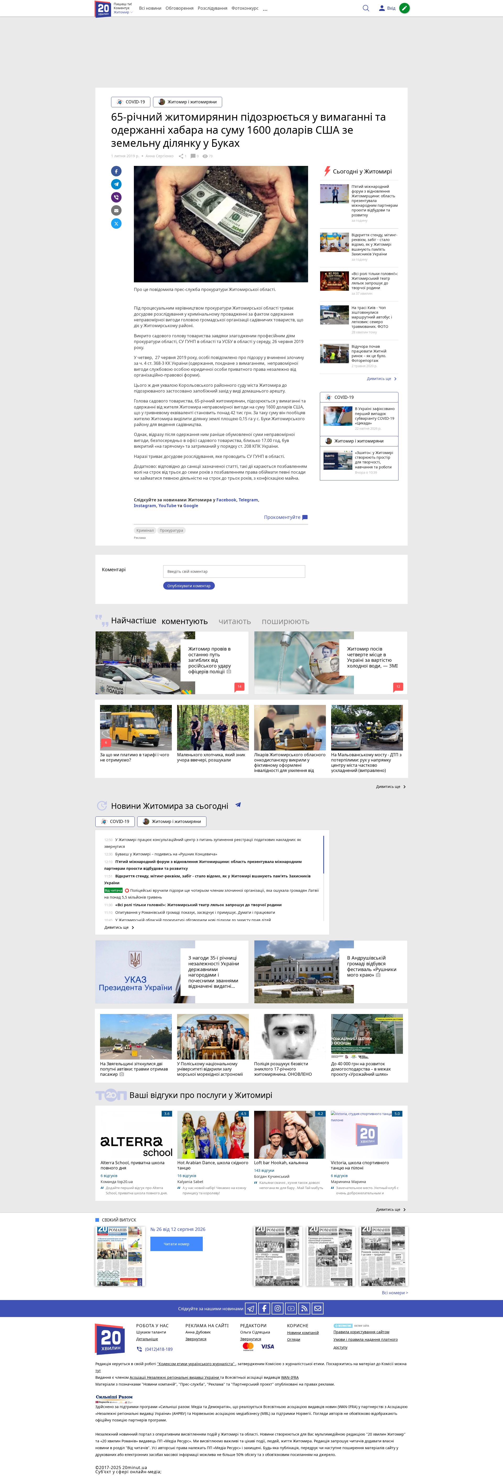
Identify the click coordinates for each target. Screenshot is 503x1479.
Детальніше (147, 1338)
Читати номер (176, 1243)
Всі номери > (395, 1293)
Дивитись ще (382, 379)
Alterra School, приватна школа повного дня (133, 1165)
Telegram (248, 500)
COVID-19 (135, 102)
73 (207, 156)
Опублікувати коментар (189, 585)
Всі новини (150, 8)
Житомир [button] (122, 12)
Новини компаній (303, 1332)
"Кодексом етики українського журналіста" (196, 1363)
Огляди (293, 1339)
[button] (238, 806)
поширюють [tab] (286, 621)
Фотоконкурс (245, 8)
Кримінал (145, 530)
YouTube (167, 505)
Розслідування (212, 8)
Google (190, 505)
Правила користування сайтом (361, 1331)
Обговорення (180, 8)
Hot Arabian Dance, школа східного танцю (212, 1165)
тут (98, 1370)
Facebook (226, 500)
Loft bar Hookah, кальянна (281, 1162)
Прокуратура (171, 530)
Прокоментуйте (286, 517)
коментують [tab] (185, 621)
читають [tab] (234, 621)
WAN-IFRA (290, 1377)
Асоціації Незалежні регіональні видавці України (175, 1377)
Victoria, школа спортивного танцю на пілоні (360, 1165)
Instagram (145, 505)
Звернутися (195, 1338)
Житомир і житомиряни (192, 102)
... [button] (265, 8)
